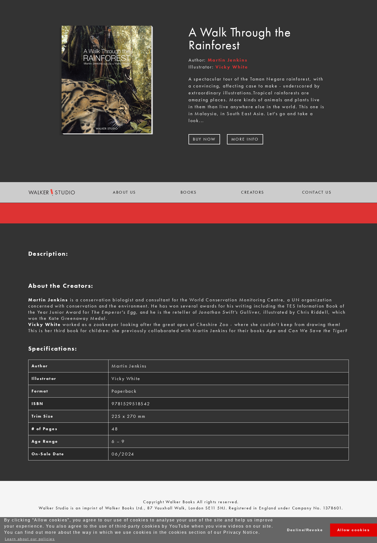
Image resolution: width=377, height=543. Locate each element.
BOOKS (188, 192)
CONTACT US (316, 192)
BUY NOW (204, 139)
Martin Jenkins (228, 60)
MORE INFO (245, 139)
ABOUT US (124, 192)
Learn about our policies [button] (30, 539)
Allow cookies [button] (353, 530)
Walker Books (180, 502)
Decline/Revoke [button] (305, 530)
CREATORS (252, 192)
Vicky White (231, 67)
